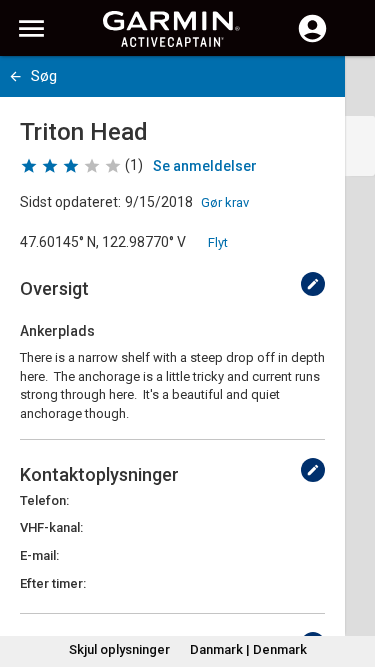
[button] (350, 576)
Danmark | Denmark (248, 649)
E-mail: (39, 555)
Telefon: (44, 500)
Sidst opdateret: (70, 202)
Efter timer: (53, 583)
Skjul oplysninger (119, 649)
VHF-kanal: (51, 527)
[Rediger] (313, 284)
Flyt (218, 242)
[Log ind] (312, 40)
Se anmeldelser (205, 166)
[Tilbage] (15, 76)
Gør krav (225, 202)
